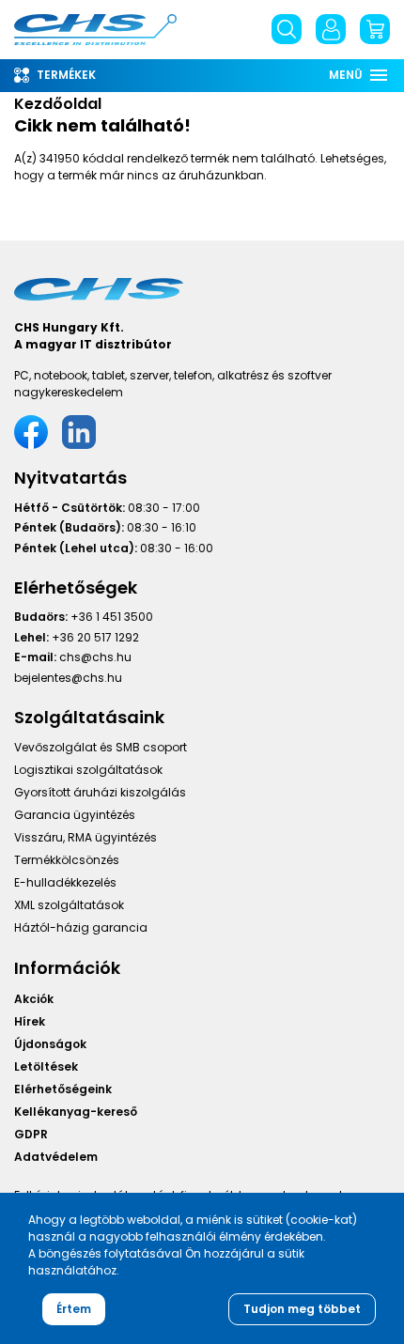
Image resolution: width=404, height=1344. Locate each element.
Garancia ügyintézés (74, 815)
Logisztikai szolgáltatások (88, 770)
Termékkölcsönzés (66, 860)
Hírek (29, 1021)
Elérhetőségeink (63, 1089)
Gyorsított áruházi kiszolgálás (100, 792)
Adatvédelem (56, 1157)
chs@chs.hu (95, 657)
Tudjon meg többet (302, 1309)
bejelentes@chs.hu (68, 678)
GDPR (31, 1134)
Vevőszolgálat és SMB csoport (100, 747)
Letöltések (46, 1066)
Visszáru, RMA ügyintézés (85, 837)
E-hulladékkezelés (65, 882)
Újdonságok (50, 1044)
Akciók (34, 999)
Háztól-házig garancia (81, 927)
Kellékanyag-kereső (75, 1112)
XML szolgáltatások (69, 905)
